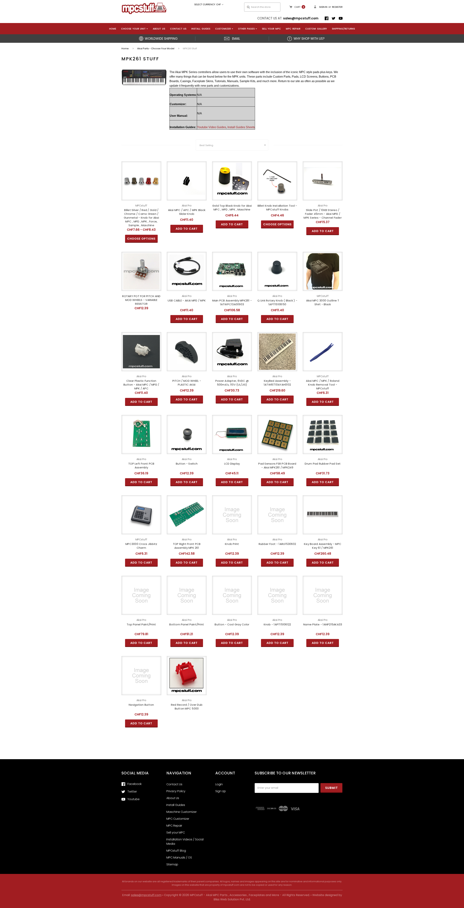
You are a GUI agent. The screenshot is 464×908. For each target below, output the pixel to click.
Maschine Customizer (181, 812)
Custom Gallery (316, 28)
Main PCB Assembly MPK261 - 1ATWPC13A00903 (232, 302)
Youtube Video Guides (211, 127)
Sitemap (172, 864)
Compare (140, 181)
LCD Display (232, 464)
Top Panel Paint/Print (141, 624)
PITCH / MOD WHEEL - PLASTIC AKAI (186, 382)
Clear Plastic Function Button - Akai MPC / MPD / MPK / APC (141, 384)
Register (337, 7)
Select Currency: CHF (207, 4)
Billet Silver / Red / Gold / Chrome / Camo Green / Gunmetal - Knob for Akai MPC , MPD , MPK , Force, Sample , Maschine (141, 217)
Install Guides (200, 28)
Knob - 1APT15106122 (277, 624)
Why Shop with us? (309, 38)
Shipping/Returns (343, 28)
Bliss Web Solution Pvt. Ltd (232, 899)
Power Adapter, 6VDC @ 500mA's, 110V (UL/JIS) (232, 382)
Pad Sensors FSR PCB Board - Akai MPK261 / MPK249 (277, 465)
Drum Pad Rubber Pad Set (323, 464)
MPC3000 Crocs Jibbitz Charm (141, 546)
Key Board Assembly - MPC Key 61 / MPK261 (322, 546)
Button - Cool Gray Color (232, 624)
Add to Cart (186, 187)
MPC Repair (293, 28)
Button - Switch (187, 464)
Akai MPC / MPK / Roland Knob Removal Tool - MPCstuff (322, 384)
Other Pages (246, 28)
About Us (159, 28)
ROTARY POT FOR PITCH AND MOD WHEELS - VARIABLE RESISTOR (141, 300)
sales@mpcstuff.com (300, 18)
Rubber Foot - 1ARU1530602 (277, 544)
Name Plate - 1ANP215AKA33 (322, 624)
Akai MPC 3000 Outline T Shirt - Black (322, 302)
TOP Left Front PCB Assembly (141, 465)
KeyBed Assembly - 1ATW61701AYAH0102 (277, 382)
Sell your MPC (271, 28)
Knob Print (232, 544)
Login (219, 784)
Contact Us (178, 28)
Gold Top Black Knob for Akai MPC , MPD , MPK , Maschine (232, 207)
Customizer (223, 28)
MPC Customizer (177, 819)
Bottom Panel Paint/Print (186, 624)
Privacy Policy (175, 791)
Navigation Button (141, 705)
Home (112, 28)
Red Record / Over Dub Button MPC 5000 (186, 706)
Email (236, 38)
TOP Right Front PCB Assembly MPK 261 (187, 546)
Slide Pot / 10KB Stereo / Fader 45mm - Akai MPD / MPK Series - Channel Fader (323, 214)
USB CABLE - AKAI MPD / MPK (187, 300)
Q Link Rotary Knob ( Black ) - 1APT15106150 (277, 302)
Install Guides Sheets (241, 127)
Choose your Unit (133, 28)
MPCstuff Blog (176, 851)
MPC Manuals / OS (179, 857)
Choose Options (141, 187)
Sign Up (220, 791)
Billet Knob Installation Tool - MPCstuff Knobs (277, 207)
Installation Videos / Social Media (185, 841)
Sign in (323, 7)
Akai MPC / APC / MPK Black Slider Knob (187, 212)
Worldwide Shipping (161, 38)
